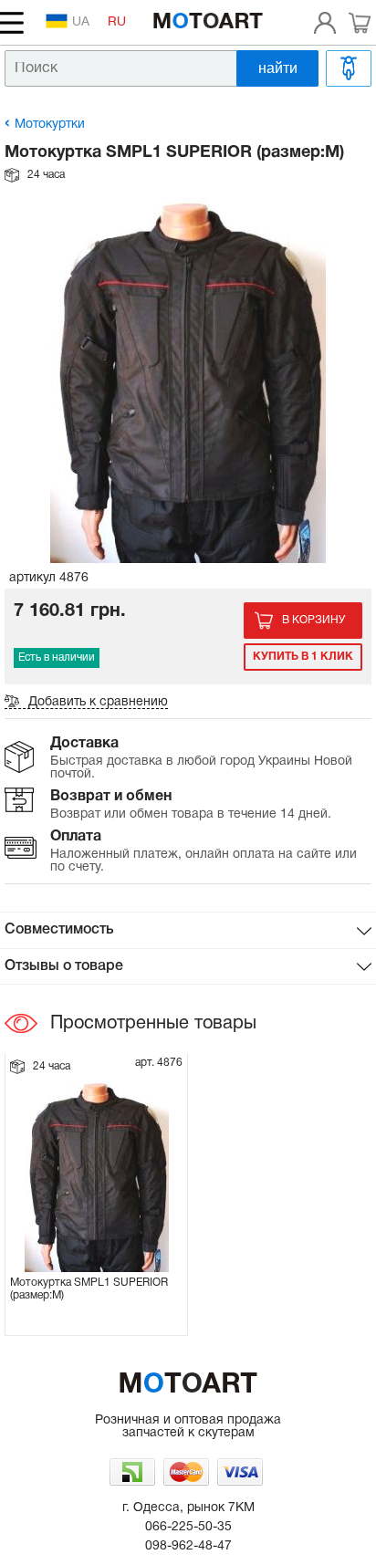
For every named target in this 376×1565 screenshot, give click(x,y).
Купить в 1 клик (303, 657)
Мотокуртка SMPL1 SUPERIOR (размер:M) (89, 1289)
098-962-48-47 (188, 1546)
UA (80, 22)
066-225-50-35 (188, 1527)
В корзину (313, 620)
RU (117, 22)
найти (278, 68)
